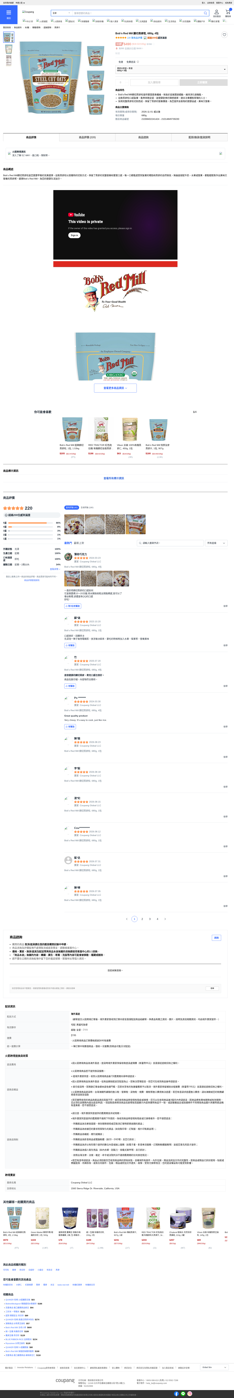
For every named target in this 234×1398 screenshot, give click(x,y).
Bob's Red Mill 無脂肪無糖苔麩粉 (20, 1351)
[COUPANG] (65, 1381)
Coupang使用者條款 (46, 1367)
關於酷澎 (9, 1367)
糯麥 (45, 1285)
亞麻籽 (31, 1270)
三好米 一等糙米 (12, 1312)
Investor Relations (25, 1367)
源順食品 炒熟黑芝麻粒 (15, 1323)
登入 (203, 3)
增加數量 (126, 84)
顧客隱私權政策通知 (98, 1367)
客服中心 (219, 3)
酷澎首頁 (7, 27)
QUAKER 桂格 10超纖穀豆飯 (18, 1300)
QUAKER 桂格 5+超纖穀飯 (17, 1347)
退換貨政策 (64, 1367)
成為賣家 (228, 3)
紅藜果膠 (29, 1285)
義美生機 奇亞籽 (12, 1335)
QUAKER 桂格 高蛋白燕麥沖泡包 (20, 1320)
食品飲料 (18, 27)
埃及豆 (49, 1270)
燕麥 (58, 1270)
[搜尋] (205, 13)
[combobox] (216, 543)
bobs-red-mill (63, 1285)
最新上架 (79, 543)
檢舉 (212, 988)
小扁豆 (40, 1270)
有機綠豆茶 (90, 1285)
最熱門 (68, 543)
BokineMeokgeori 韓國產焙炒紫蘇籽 (21, 1304)
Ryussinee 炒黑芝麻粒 (15, 1343)
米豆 (52, 1285)
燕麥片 (57, 27)
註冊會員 (210, 3)
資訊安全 (128, 1367)
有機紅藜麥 (77, 1285)
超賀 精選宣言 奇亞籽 (15, 1316)
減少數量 (126, 81)
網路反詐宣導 (184, 1367)
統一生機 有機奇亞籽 (14, 1331)
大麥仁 (19, 1285)
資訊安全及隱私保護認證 (146, 1367)
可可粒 (6, 1270)
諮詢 (216, 937)
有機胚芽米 (8, 1285)
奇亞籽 (22, 1270)
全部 (55, 13)
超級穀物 (47, 27)
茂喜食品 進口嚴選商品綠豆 (17, 1308)
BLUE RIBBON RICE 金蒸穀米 (19, 1339)
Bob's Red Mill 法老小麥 (16, 1327)
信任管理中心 (79, 1367)
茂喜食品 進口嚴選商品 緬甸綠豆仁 (20, 1355)
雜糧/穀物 (36, 27)
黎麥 (38, 1285)
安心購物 (116, 1367)
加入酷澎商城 (168, 1367)
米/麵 (27, 27)
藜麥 (14, 1270)
